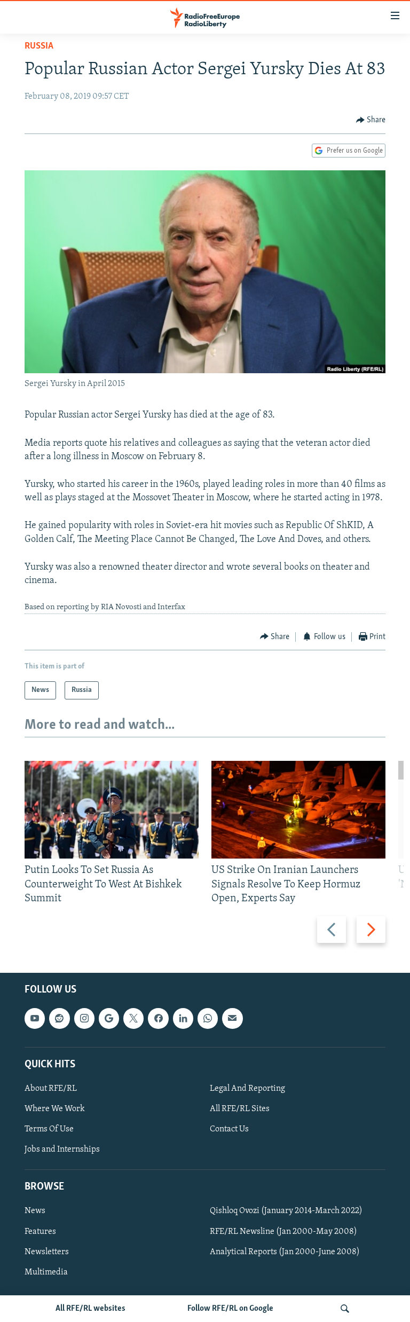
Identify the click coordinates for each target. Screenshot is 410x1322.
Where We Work (55, 1109)
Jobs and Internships (62, 1149)
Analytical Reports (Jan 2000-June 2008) (285, 1252)
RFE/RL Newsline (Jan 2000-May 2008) (283, 1231)
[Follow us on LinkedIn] (183, 1018)
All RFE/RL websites (90, 1308)
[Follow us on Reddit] (59, 1018)
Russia (39, 46)
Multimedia (46, 1272)
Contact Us (229, 1129)
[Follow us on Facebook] (158, 1018)
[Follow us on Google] (109, 1018)
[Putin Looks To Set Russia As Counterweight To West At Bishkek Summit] (112, 810)
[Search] (345, 1308)
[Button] (371, 120)
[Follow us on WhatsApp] (208, 1018)
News (35, 1211)
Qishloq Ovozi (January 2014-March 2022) (286, 1211)
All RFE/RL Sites (240, 1109)
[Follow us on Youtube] (35, 1018)
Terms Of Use (49, 1129)
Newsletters (47, 1252)
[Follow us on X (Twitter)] (133, 1018)
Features (40, 1231)
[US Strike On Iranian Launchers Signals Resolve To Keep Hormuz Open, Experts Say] (298, 810)
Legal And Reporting (247, 1088)
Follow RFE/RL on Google (230, 1308)
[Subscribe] (232, 1018)
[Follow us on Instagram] (84, 1018)
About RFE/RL (51, 1088)
